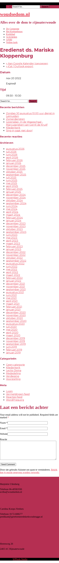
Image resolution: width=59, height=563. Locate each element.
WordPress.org (15, 399)
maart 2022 (13, 275)
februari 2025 (14, 189)
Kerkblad (10, 34)
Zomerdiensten (15, 119)
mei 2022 (11, 269)
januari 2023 (13, 249)
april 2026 (12, 157)
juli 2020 (11, 326)
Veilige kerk (12, 42)
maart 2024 (13, 214)
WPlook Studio (20, 559)
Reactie (3, 439)
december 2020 (16, 312)
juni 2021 (11, 295)
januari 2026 (13, 163)
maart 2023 (13, 243)
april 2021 (12, 301)
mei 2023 (11, 237)
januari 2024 (13, 220)
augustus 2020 (15, 324)
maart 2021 (13, 303)
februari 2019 (14, 349)
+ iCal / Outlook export (19, 66)
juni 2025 (11, 180)
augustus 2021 (15, 292)
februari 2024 (14, 217)
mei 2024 (11, 209)
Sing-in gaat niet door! (19, 130)
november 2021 (15, 286)
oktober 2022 (14, 257)
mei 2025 (11, 183)
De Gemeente (12, 28)
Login (9, 391)
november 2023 (16, 226)
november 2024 (16, 197)
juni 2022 (11, 266)
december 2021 (15, 283)
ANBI (9, 39)
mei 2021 (11, 298)
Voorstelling (13, 379)
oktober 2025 (14, 171)
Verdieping (12, 376)
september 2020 (16, 321)
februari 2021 (14, 306)
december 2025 (15, 166)
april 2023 (12, 240)
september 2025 (16, 174)
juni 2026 (11, 154)
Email (3, 428)
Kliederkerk (13, 127)
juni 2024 (11, 206)
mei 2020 (11, 329)
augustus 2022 (15, 263)
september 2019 (16, 344)
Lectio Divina (13, 370)
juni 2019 (11, 346)
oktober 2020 (14, 318)
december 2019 (15, 338)
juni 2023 (11, 235)
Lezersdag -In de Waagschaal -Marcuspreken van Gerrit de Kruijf (27, 123)
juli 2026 (11, 151)
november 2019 (15, 341)
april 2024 (12, 212)
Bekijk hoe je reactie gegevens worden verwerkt (28, 471)
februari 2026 (14, 160)
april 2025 (12, 186)
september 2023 (16, 232)
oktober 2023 (14, 229)
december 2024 (16, 194)
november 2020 (16, 315)
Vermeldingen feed (18, 394)
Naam (3, 422)
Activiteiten (11, 37)
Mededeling (13, 373)
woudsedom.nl (15, 14)
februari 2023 (14, 246)
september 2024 (16, 203)
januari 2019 (13, 352)
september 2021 (16, 289)
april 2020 (12, 332)
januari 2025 (13, 191)
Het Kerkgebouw (14, 31)
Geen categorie (15, 364)
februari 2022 (14, 278)
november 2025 (15, 169)
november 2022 (16, 255)
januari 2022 (13, 280)
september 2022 (16, 260)
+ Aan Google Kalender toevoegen (27, 63)
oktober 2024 (14, 200)
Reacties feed (14, 397)
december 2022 (16, 252)
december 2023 (16, 223)
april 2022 (12, 272)
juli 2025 (11, 177)
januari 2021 (13, 309)
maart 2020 (13, 335)
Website (4, 434)
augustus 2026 (15, 148)
